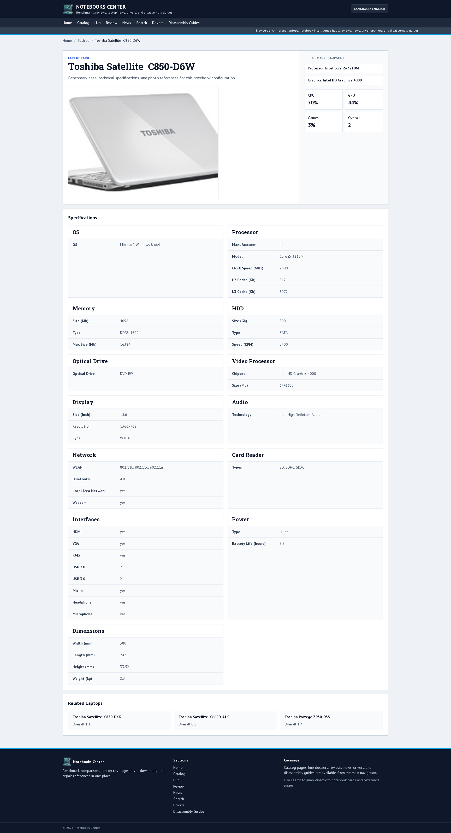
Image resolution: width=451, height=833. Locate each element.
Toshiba (84, 40)
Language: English (369, 9)
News (126, 22)
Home (67, 22)
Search (141, 22)
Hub (97, 22)
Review (111, 22)
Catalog (83, 22)
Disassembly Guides (184, 22)
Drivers (157, 22)
